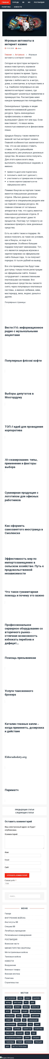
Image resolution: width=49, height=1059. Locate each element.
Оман (37, 1024)
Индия (24, 1011)
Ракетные (9, 1033)
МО (29, 2)
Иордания (10, 1016)
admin (19, 48)
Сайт (7, 867)
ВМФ (32, 1002)
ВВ (23, 2)
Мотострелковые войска (16, 952)
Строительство (12, 982)
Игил (8, 1011)
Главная (5, 2)
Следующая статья (24, 812)
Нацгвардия (10, 1024)
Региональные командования (18, 935)
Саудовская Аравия (14, 1038)
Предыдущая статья (24, 809)
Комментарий (11, 834)
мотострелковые (20, 1046)
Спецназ (36, 1038)
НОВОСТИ (9, 961)
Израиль (16, 1011)
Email (7, 859)
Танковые (10, 1042)
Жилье (26, 1007)
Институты (35, 1011)
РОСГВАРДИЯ (39, 2)
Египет (17, 1007)
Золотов (35, 1007)
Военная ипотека (12, 973)
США (33, 1033)
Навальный (33, 1020)
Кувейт (9, 1020)
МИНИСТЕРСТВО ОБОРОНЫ (18, 948)
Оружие (17, 1029)
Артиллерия (10, 998)
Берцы (8, 1002)
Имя (7, 852)
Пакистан (27, 1029)
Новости (18, 7)
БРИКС (28, 998)
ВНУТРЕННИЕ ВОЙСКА (15, 918)
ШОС (7, 1046)
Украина (28, 1042)
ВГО (26, 1002)
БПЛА (20, 998)
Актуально (19, 54)
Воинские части (12, 943)
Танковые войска (13, 956)
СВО (27, 1033)
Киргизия (35, 1016)
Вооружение (10, 965)
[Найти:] (24, 896)
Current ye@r (10, 880)
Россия (19, 1033)
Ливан (17, 1020)
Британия (17, 1002)
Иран (18, 1016)
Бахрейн (36, 998)
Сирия (27, 1038)
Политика (6, 7)
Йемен (26, 1016)
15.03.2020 (10, 48)
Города (15, 2)
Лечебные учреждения (15, 930)
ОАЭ (30, 1024)
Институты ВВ (11, 922)
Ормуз (8, 1029)
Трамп (19, 1042)
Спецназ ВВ (10, 926)
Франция (38, 1042)
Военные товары (12, 969)
